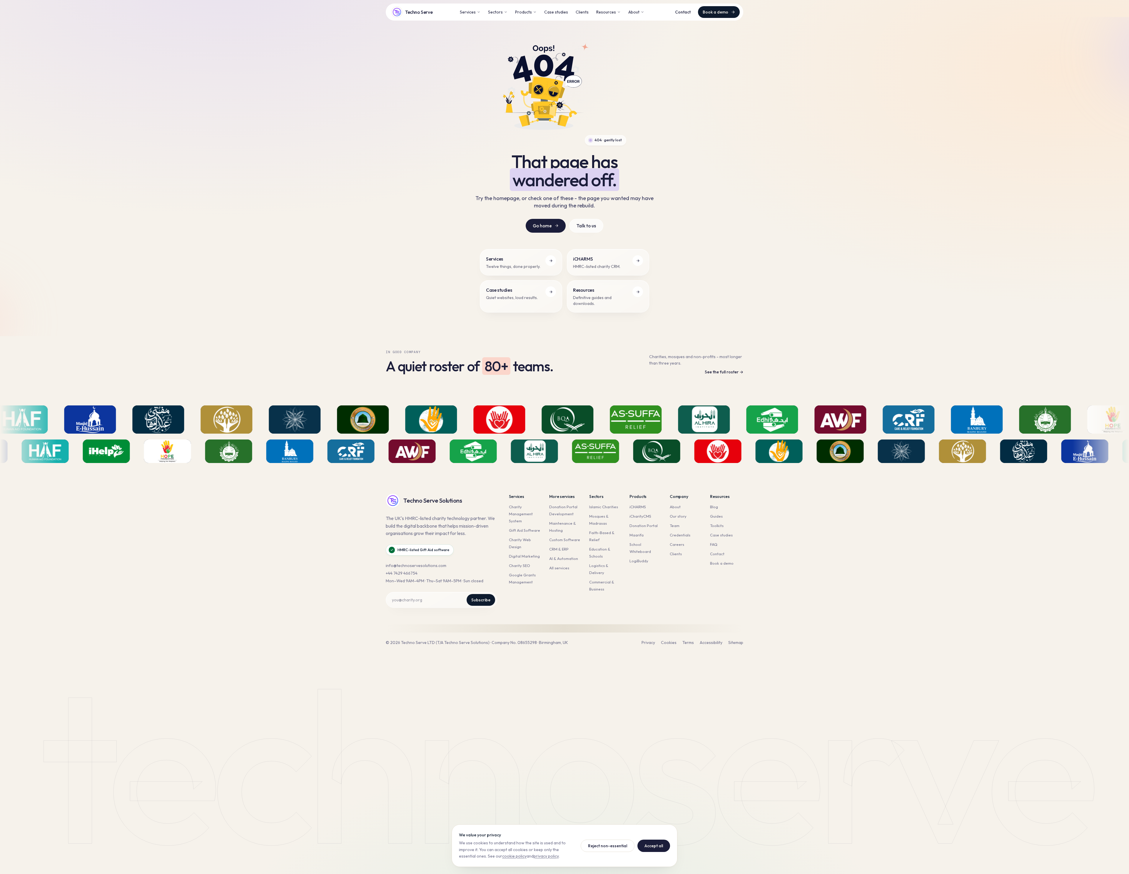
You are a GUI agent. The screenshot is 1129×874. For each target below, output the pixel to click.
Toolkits (717, 525)
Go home (542, 226)
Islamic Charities (603, 506)
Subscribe (480, 600)
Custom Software (564, 539)
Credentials (680, 535)
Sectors (495, 12)
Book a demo (715, 12)
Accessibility (711, 642)
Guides (716, 516)
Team (674, 525)
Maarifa (636, 535)
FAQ (713, 544)
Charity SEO (519, 565)
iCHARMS (637, 506)
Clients (582, 12)
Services (468, 12)
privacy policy (546, 856)
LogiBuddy (638, 560)
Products (523, 12)
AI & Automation (563, 558)
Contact (683, 12)
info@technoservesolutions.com (416, 565)
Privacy (648, 642)
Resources (606, 12)
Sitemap (735, 642)
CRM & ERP (559, 549)
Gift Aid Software (524, 530)
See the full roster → (724, 372)
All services (559, 568)
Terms (688, 642)
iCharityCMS (640, 516)
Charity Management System (521, 513)
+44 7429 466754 (401, 573)
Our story (678, 516)
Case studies (556, 12)
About (633, 12)
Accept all (653, 845)
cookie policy (514, 856)
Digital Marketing (524, 556)
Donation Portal (643, 525)
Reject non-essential (607, 845)
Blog (714, 506)
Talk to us (586, 226)
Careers (677, 544)
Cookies (669, 642)
